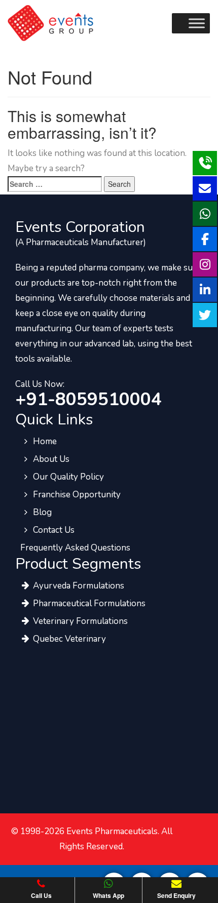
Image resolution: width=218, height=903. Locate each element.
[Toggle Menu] (197, 23)
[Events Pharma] (50, 22)
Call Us (41, 895)
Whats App (108, 895)
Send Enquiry (176, 895)
